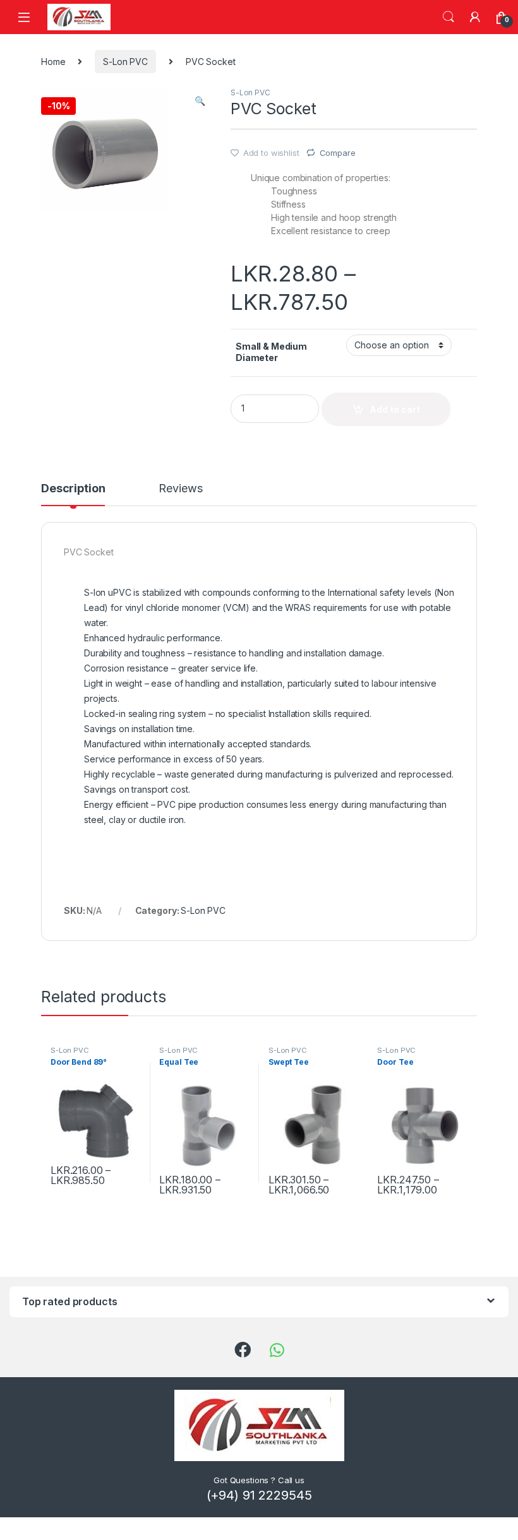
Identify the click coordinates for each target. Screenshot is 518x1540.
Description (73, 489)
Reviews (180, 489)
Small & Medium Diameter (271, 352)
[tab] (73, 494)
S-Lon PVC (125, 61)
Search (448, 17)
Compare (338, 153)
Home (53, 61)
